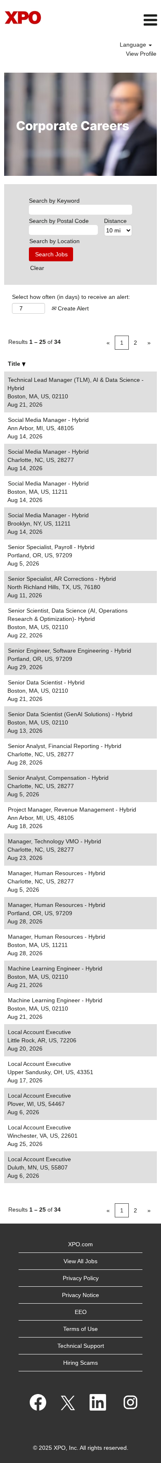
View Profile (141, 53)
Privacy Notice (80, 1295)
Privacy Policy (81, 1278)
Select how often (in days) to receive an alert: (71, 297)
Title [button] (15, 363)
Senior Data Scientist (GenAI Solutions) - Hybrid (70, 714)
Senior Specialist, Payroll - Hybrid (51, 547)
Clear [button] (37, 268)
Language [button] (134, 44)
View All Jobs (80, 1261)
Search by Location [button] (54, 241)
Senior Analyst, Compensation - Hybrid (58, 777)
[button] (107, 20)
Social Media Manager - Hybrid (48, 420)
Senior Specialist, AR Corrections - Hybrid (62, 578)
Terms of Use (80, 1329)
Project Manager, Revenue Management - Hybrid (72, 809)
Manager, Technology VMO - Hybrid (54, 841)
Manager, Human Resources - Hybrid (56, 873)
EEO (81, 1312)
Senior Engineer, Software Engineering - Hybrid (69, 650)
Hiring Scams (80, 1362)
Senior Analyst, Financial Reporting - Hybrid (64, 746)
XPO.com (80, 1244)
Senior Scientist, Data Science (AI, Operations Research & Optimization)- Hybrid (67, 614)
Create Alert (72, 308)
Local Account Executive (39, 1032)
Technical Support (80, 1345)
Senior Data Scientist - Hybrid (46, 682)
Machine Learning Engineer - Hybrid (55, 968)
